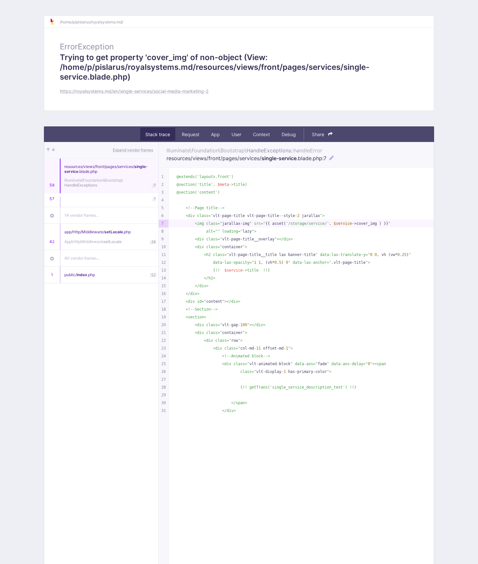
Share (318, 134)
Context (261, 134)
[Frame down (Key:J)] (53, 150)
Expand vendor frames (133, 149)
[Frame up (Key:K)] (48, 150)
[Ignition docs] (54, 22)
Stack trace (157, 134)
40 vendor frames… (82, 258)
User (236, 134)
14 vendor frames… (81, 215)
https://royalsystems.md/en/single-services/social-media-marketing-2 (134, 91)
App (215, 134)
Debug (289, 134)
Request (190, 134)
